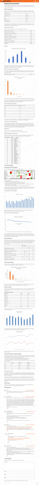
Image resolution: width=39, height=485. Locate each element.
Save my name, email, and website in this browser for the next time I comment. (16, 480)
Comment (6, 461)
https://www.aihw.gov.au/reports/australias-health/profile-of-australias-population (19, 427)
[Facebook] (36, 1)
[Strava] (38, 1)
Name (5, 471)
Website (5, 477)
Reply (7, 393)
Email (5, 474)
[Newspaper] (34, 1)
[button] (19, 1)
